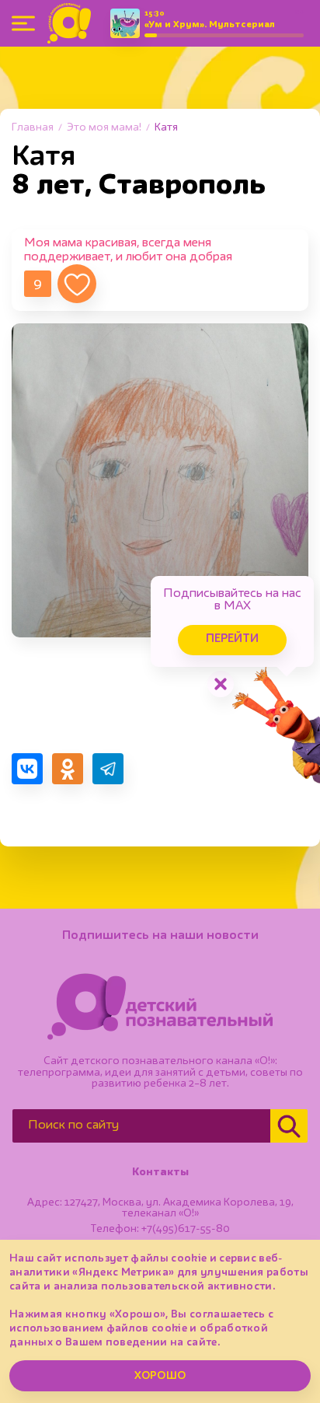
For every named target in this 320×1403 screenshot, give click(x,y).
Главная (33, 127)
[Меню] (23, 23)
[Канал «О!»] (69, 23)
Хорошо (160, 1375)
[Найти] (289, 1126)
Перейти (232, 639)
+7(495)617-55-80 (185, 1229)
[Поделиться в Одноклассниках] (67, 768)
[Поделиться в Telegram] (107, 768)
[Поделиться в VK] (27, 768)
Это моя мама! (104, 127)
